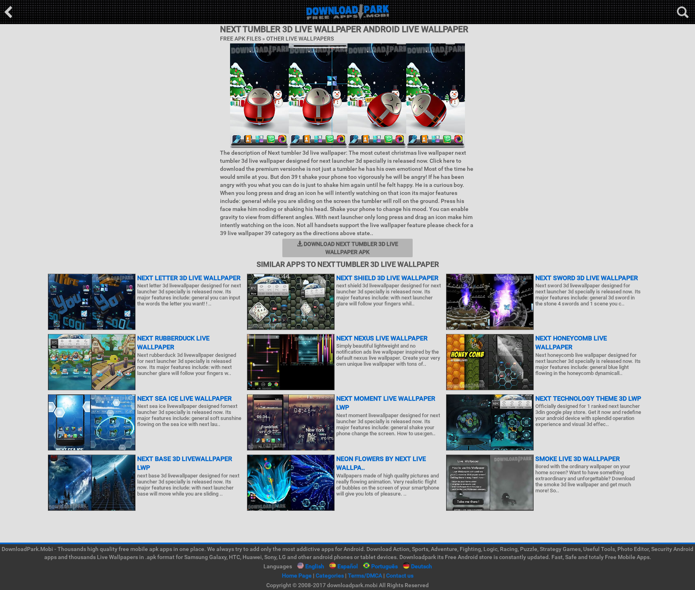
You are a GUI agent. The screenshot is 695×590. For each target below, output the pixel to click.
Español (347, 566)
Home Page (297, 575)
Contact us (399, 575)
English (314, 566)
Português (384, 566)
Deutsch (421, 566)
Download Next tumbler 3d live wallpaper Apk (350, 248)
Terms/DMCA (365, 575)
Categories (330, 575)
